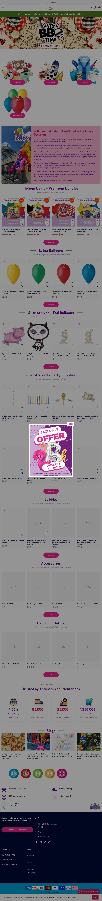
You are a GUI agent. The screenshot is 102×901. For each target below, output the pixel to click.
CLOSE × (70, 424)
